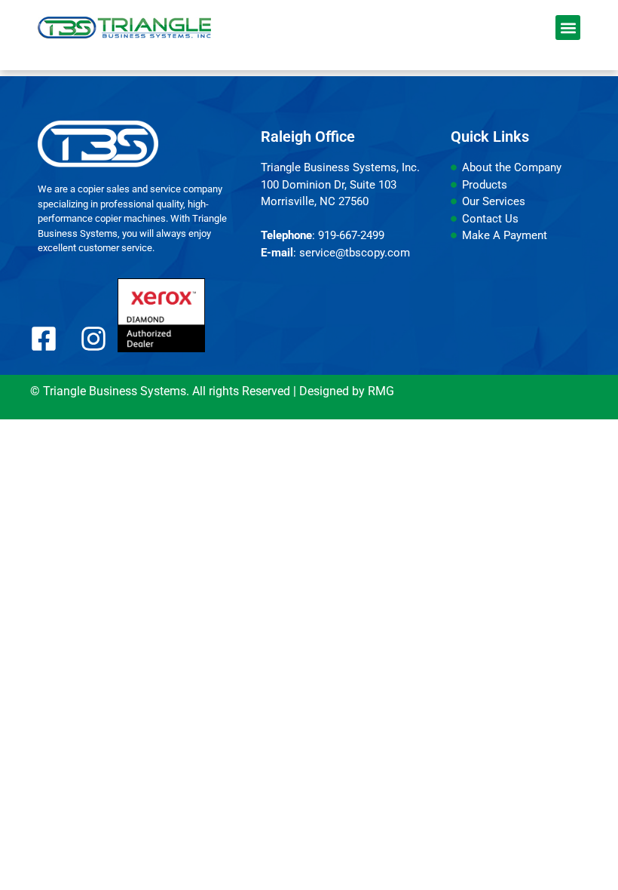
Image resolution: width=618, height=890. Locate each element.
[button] (567, 27)
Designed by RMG (346, 391)
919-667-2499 (351, 235)
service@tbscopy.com (354, 252)
